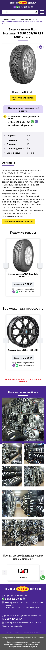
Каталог (12, 19)
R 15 (37, 19)
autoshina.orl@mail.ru (20, 125)
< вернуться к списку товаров (18, 221)
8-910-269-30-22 (19, 122)
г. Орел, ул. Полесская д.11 (15, 595)
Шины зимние (28, 19)
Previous (5, 265)
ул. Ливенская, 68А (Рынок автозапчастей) (22, 615)
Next (40, 265)
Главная (5, 19)
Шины (19, 19)
